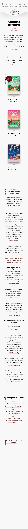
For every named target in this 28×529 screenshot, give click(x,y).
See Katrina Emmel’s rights (14, 442)
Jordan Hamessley (14, 30)
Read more (14, 49)
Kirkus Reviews (14, 329)
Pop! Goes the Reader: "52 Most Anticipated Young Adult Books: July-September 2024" (15, 405)
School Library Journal (14, 315)
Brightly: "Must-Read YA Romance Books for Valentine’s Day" (14, 420)
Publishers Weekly (14, 283)
